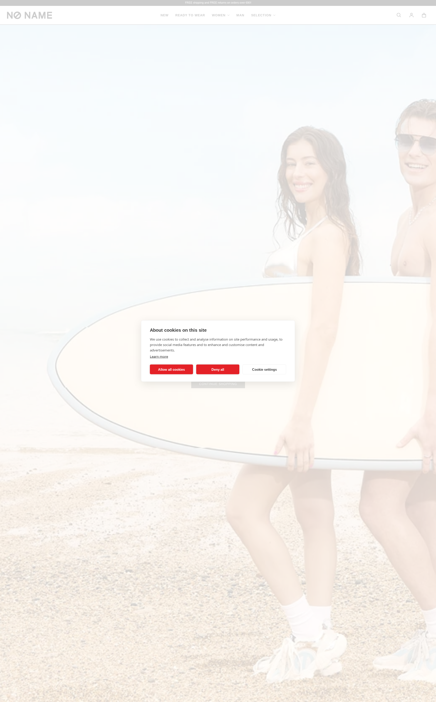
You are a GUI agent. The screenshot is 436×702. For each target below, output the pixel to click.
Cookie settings (264, 369)
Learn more (159, 356)
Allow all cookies (171, 369)
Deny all (217, 369)
